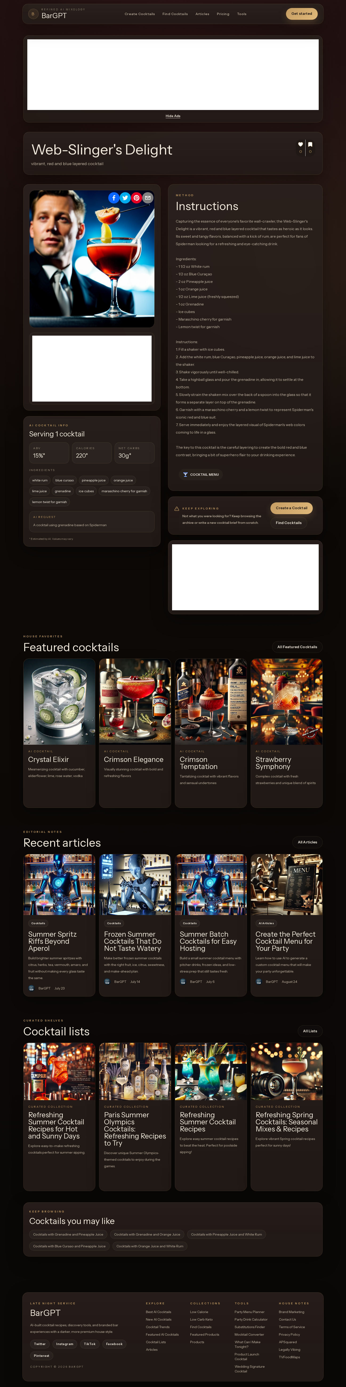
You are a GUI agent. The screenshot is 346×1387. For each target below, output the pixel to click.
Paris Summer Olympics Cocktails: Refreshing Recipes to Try (135, 1128)
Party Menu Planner (250, 1312)
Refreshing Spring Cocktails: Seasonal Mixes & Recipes (287, 1121)
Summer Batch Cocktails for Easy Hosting (208, 941)
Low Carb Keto (201, 1319)
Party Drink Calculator (251, 1319)
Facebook (114, 1344)
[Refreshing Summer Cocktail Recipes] (211, 1071)
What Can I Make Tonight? (248, 1344)
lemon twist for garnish (49, 502)
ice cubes (86, 491)
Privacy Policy (289, 1334)
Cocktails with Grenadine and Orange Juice (147, 1234)
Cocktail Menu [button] (204, 474)
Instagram (64, 1344)
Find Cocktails (175, 14)
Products (197, 1342)
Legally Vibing (289, 1349)
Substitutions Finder (250, 1327)
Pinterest (41, 1356)
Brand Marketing (291, 1312)
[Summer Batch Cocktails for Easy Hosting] (211, 884)
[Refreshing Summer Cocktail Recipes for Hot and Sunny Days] (59, 1071)
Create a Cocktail (291, 508)
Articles (202, 14)
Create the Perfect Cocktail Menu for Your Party (286, 941)
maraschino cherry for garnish (124, 491)
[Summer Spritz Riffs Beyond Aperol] (59, 884)
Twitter (40, 1344)
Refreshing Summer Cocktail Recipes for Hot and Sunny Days (56, 1125)
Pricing (223, 14)
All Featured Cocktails (297, 647)
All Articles (307, 842)
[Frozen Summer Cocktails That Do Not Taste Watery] (135, 884)
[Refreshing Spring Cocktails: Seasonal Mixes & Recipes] (286, 1071)
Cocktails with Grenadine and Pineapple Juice (68, 1234)
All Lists (310, 1031)
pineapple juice (94, 480)
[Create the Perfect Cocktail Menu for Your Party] (286, 884)
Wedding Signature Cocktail (250, 1368)
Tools (242, 14)
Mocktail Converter (249, 1334)
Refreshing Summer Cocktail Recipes (208, 1121)
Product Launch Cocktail (247, 1356)
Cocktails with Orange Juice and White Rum (150, 1246)
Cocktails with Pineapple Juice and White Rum (226, 1234)
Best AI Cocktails (158, 1312)
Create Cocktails (140, 14)
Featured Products (204, 1334)
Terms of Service (292, 1327)
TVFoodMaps (289, 1357)
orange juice (123, 480)
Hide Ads (173, 116)
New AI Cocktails (158, 1319)
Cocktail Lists (156, 1342)
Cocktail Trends (157, 1327)
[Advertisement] (173, 74)
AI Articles (266, 923)
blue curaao (65, 480)
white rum (40, 480)
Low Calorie (199, 1312)
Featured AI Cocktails (162, 1334)
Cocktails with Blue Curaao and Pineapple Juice (69, 1246)
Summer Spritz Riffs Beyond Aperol (52, 941)
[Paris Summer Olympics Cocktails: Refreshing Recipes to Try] (135, 1071)
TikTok (90, 1344)
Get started (301, 13)
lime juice (39, 491)
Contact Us (287, 1319)
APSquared (288, 1342)
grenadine (63, 491)
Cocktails (38, 923)
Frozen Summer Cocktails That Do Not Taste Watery (132, 941)
